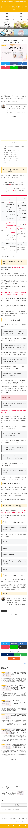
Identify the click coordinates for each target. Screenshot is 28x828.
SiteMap (14, 824)
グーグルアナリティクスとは (10, 156)
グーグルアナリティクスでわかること (13, 160)
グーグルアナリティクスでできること (13, 158)
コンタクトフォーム (7, 822)
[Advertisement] (14, 82)
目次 (12, 142)
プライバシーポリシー (21, 822)
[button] (25, 401)
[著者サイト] (7, 654)
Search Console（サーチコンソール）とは (13, 150)
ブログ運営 (4, 611)
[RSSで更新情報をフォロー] (14, 658)
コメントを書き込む (14, 805)
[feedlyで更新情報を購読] (20, 654)
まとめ (5, 162)
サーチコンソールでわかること (12, 154)
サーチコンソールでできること (12, 152)
